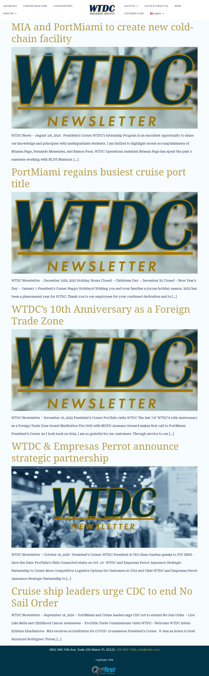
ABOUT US (129, 6)
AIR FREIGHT (10, 6)
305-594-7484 (127, 649)
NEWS (178, 6)
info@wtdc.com (149, 649)
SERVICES (8, 13)
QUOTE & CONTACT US (156, 6)
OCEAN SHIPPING (62, 6)
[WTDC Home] (102, 10)
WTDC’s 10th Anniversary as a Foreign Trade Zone (100, 314)
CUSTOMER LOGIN (134, 13)
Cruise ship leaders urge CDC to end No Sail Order (102, 596)
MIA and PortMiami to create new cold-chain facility (102, 32)
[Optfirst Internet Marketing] (105, 671)
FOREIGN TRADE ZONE (35, 6)
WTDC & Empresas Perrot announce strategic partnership (95, 451)
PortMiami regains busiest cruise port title (98, 177)
